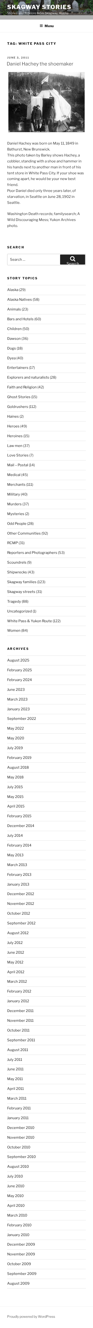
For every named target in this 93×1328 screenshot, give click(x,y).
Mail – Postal (17, 465)
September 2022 (21, 719)
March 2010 (17, 1215)
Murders (14, 504)
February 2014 (19, 845)
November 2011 (20, 1020)
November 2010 (20, 1137)
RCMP (12, 543)
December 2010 (20, 1128)
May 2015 (15, 797)
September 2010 (21, 1157)
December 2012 (20, 894)
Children (14, 329)
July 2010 (15, 1176)
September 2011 (21, 1040)
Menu (49, 26)
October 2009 (19, 1264)
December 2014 (20, 826)
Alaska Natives (19, 299)
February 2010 (19, 1225)
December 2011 (20, 1011)
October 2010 (18, 1147)
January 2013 (18, 884)
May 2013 (15, 855)
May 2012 (15, 962)
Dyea (11, 358)
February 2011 (19, 1108)
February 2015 (19, 816)
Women (14, 630)
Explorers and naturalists (28, 377)
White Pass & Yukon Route (29, 621)
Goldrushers (17, 407)
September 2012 (21, 923)
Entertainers (17, 368)
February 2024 (19, 680)
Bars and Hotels (20, 319)
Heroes (13, 426)
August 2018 (18, 767)
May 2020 (15, 738)
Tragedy (14, 601)
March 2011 (16, 1098)
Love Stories (18, 455)
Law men (14, 446)
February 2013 (19, 874)
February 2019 (19, 758)
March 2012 (17, 981)
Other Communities (24, 533)
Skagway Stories (39, 7)
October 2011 (18, 1030)
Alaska (12, 290)
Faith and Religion (22, 387)
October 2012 (18, 913)
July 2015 (15, 787)
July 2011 (14, 1059)
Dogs (11, 348)
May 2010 (15, 1196)
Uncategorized (19, 611)
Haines (13, 416)
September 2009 (21, 1274)
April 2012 (15, 972)
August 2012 (18, 933)
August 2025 (18, 660)
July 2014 (15, 835)
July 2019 (15, 748)
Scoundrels (16, 562)
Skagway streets (21, 592)
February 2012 (19, 991)
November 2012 (20, 904)
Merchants (16, 484)
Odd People (16, 523)
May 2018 (15, 777)
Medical (14, 475)
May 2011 (15, 1079)
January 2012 (18, 1001)
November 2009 (21, 1254)
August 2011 (17, 1050)
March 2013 (17, 865)
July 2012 (15, 943)
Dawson (14, 338)
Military (13, 494)
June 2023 (16, 689)
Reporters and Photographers (32, 553)
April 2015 (16, 806)
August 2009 (18, 1283)
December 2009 (21, 1244)
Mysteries (15, 514)
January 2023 (18, 709)
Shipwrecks (17, 572)
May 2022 (15, 728)
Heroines (15, 436)
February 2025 (19, 670)
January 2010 (18, 1235)
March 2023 (17, 699)
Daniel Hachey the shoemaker (40, 64)
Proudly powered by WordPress (31, 1316)
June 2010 (15, 1186)
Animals (14, 309)
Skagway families (21, 582)
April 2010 (16, 1205)
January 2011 (18, 1118)
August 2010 (18, 1166)
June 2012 (15, 952)
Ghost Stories (19, 397)
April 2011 (15, 1089)
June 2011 (15, 1069)
